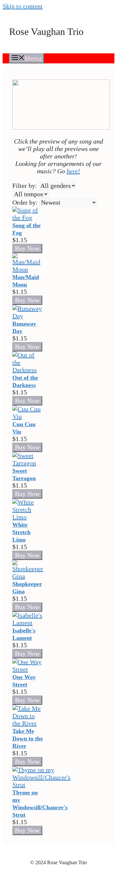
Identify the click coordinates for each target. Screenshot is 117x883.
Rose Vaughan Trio (46, 31)
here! (73, 171)
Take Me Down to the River (27, 738)
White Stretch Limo (21, 532)
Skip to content (23, 6)
